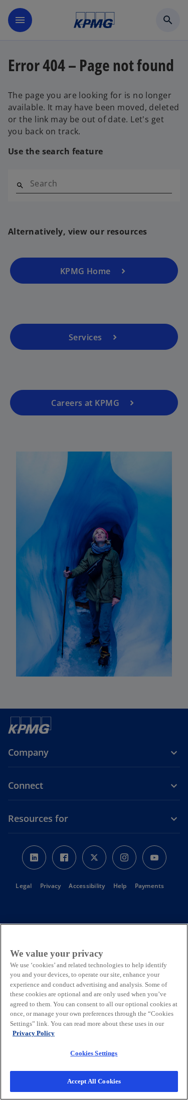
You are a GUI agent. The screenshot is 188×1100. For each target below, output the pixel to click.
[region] (94, 1012)
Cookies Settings (93, 1053)
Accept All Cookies (94, 1081)
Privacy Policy (34, 1033)
